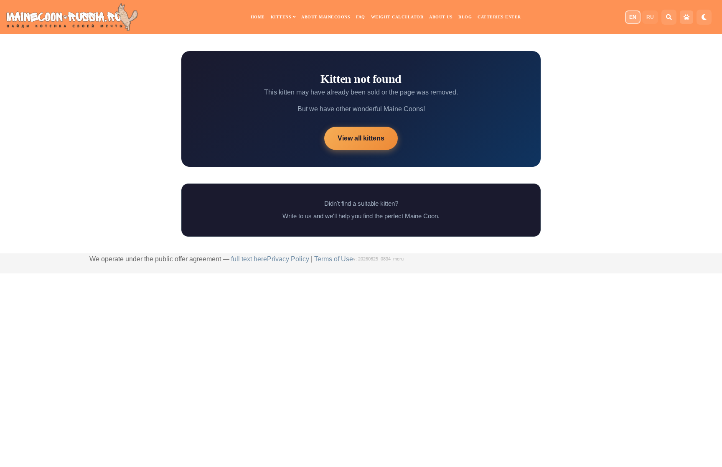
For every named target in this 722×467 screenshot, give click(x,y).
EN (632, 17)
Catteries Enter (499, 17)
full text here (249, 259)
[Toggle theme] (704, 17)
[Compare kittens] (686, 17)
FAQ (360, 17)
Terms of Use (333, 259)
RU (650, 17)
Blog (465, 17)
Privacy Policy (288, 259)
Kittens (282, 17)
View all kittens (361, 138)
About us (441, 17)
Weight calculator (397, 17)
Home (258, 17)
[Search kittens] (668, 17)
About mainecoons (325, 17)
